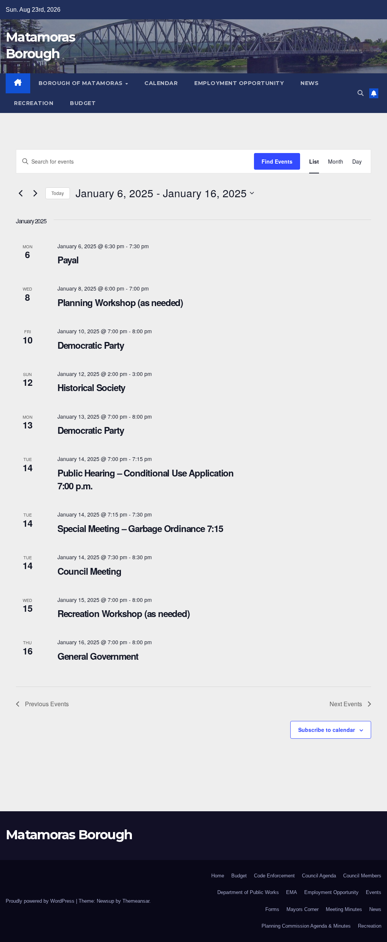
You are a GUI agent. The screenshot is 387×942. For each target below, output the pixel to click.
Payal (68, 259)
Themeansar (135, 901)
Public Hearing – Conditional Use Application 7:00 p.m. (145, 479)
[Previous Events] (20, 193)
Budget (83, 103)
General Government (97, 656)
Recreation (33, 103)
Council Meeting (89, 571)
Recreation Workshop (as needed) (123, 613)
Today (57, 193)
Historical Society (91, 387)
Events (373, 892)
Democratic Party (90, 345)
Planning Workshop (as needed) (120, 302)
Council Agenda (319, 876)
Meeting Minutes (344, 909)
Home (217, 876)
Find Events (277, 161)
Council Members (362, 876)
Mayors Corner (302, 909)
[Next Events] (35, 193)
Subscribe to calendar (326, 729)
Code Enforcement (274, 876)
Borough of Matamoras (82, 83)
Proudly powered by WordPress (41, 901)
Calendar (161, 83)
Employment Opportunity (239, 83)
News (309, 83)
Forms (272, 909)
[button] (361, 93)
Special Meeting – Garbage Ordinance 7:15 (140, 528)
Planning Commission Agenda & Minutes (306, 926)
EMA (291, 892)
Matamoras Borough (69, 835)
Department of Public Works (248, 892)
